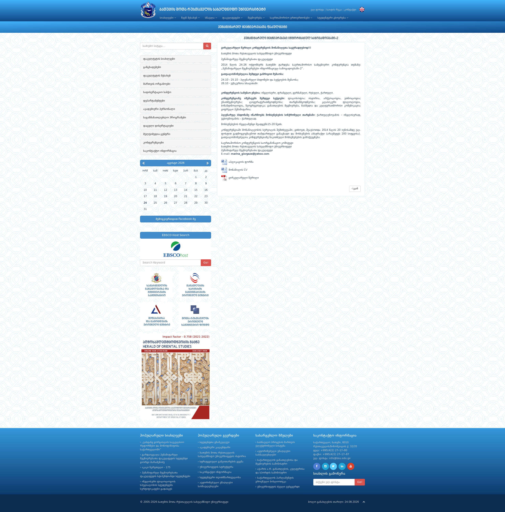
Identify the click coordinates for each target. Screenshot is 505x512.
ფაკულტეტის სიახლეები (159, 58)
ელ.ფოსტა (317, 9)
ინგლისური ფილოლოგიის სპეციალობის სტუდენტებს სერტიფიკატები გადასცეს (158, 485)
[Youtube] (350, 466)
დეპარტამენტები (154, 100)
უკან (355, 188)
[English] (361, 9)
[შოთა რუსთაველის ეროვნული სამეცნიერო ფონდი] (195, 315)
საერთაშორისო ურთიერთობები (290, 18)
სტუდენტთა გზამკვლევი (215, 442)
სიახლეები (167, 18)
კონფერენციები (153, 142)
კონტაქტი (350, 9)
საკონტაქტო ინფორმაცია (160, 151)
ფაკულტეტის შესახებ (157, 75)
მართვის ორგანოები (156, 84)
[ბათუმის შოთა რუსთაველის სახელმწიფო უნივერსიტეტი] (148, 10)
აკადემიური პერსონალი (159, 109)
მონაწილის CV (237, 170)
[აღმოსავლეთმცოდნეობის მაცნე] (175, 376)
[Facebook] (316, 466)
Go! (206, 262)
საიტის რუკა (334, 9)
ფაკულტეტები (231, 18)
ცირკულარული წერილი (243, 178)
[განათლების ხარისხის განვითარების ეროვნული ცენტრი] (195, 284)
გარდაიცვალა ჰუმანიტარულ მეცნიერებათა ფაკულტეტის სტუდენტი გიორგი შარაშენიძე (164, 458)
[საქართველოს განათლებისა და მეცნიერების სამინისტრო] (156, 284)
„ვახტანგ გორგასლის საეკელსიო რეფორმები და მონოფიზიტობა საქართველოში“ (162, 446)
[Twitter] (333, 466)
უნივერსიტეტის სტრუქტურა (216, 467)
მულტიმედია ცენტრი (156, 134)
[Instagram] (325, 466)
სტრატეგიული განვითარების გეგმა (221, 461)
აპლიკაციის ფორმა (240, 162)
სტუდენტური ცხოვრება (332, 18)
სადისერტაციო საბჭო (157, 92)
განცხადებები (152, 67)
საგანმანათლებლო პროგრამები (164, 117)
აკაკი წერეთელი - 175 (156, 467)
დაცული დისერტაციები (158, 125)
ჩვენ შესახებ (189, 18)
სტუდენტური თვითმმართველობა (220, 477)
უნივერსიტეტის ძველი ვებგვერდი (278, 487)
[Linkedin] (342, 466)
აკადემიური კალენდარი (215, 447)
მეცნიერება (255, 18)
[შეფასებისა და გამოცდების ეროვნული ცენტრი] (156, 315)
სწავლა (210, 18)
